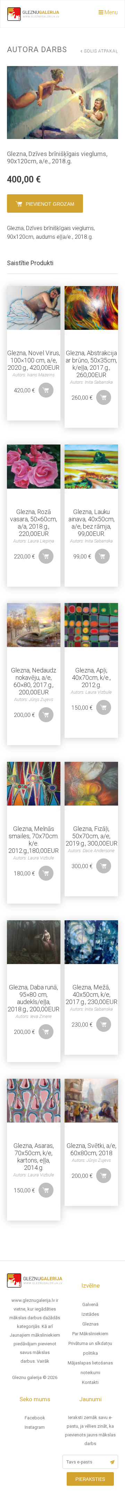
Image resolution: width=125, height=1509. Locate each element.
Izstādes (90, 1314)
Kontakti (90, 1382)
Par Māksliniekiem (90, 1333)
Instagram (35, 1427)
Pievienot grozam (50, 204)
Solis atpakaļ (101, 51)
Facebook (35, 1417)
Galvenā (90, 1304)
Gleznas (90, 1324)
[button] (46, 390)
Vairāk (43, 1361)
